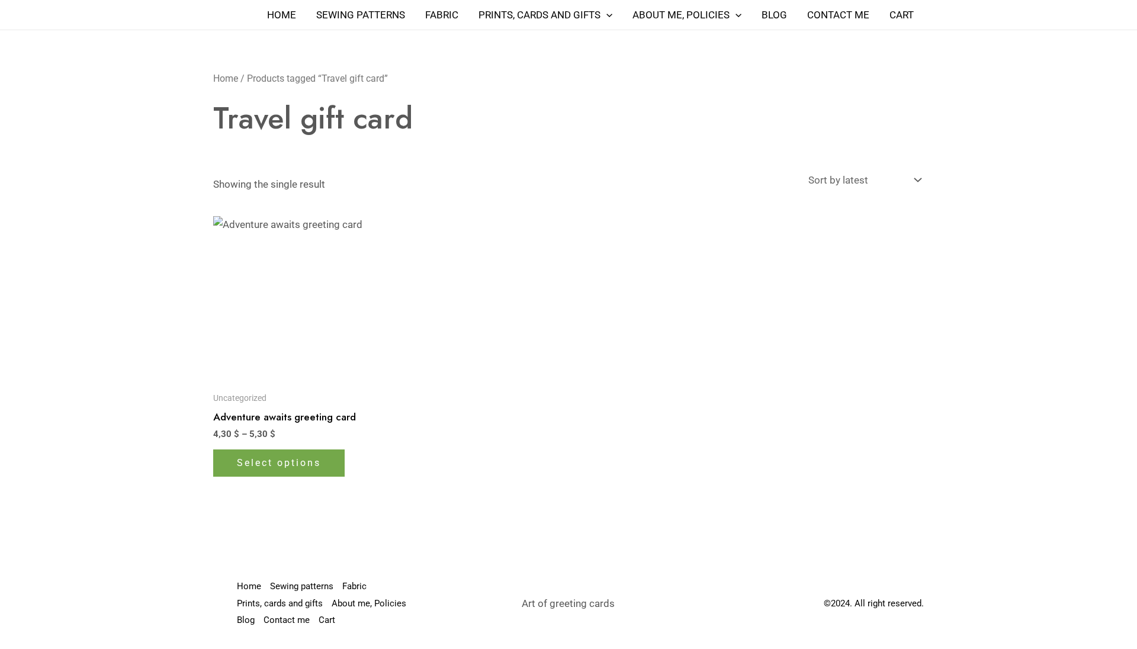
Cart (901, 15)
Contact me (838, 15)
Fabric (441, 15)
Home (281, 15)
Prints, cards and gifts (539, 15)
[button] (606, 15)
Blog (774, 15)
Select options (279, 462)
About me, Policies (681, 15)
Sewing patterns (360, 15)
